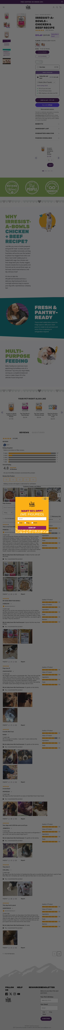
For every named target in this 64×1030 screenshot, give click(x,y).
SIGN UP (32, 528)
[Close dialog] (45, 499)
